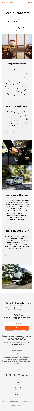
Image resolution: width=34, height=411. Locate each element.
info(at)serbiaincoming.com (19, 308)
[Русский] (20, 357)
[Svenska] (16, 361)
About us (17, 395)
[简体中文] (28, 361)
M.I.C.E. (17, 390)
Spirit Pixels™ (21, 405)
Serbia (17, 382)
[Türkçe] (22, 361)
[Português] (23, 359)
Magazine (17, 392)
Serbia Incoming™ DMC (21, 401)
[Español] (16, 359)
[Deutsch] (13, 357)
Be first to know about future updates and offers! (17, 318)
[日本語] (17, 363)
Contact (17, 397)
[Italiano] (10, 359)
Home (17, 380)
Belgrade (17, 385)
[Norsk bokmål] (7, 361)
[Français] (26, 357)
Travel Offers (17, 387)
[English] (7, 357)
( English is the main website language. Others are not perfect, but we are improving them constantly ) (17, 353)
